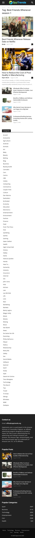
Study (5, 371)
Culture (5, 192)
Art (4, 149)
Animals (5, 146)
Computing (6, 184)
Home (3, 7)
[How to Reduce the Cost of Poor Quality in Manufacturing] (17, 59)
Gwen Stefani (7, 241)
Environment (7, 215)
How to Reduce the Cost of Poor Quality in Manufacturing (16, 74)
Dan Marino (7, 195)
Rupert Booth (5, 77)
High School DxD (8, 247)
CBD (4, 178)
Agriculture (6, 141)
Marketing (6, 304)
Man (4, 302)
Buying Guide (7, 167)
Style (4, 373)
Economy (6, 204)
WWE (4, 402)
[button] (3, 2)
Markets (5, 307)
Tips (4, 388)
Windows (6, 399)
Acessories (6, 138)
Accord (5, 135)
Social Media (7, 359)
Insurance (6, 273)
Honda (5, 261)
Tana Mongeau (8, 379)
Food (4, 224)
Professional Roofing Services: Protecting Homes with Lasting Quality (22, 118)
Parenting (6, 336)
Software (6, 362)
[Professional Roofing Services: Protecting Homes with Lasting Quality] (7, 119)
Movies (5, 319)
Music (5, 325)
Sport (5, 368)
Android (5, 144)
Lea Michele (7, 293)
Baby (4, 152)
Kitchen (5, 287)
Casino (5, 175)
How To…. (6, 264)
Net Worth (6, 327)
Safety (5, 353)
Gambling (6, 233)
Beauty (5, 155)
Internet (5, 276)
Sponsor (5, 365)
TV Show (6, 394)
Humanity (6, 267)
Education (6, 207)
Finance (5, 221)
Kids (4, 284)
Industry (6, 270)
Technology (6, 382)
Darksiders (6, 198)
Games (5, 236)
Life (4, 296)
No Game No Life (8, 333)
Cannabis (6, 169)
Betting (5, 158)
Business (6, 164)
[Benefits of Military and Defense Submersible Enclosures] (7, 100)
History (5, 250)
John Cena (6, 282)
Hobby (5, 253)
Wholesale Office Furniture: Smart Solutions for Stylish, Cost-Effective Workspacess (23, 90)
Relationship (7, 348)
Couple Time (7, 190)
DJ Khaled (6, 201)
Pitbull (5, 342)
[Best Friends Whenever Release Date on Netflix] (17, 26)
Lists (4, 299)
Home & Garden (8, 259)
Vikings (5, 396)
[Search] (32, 2)
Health (5, 244)
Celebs (5, 181)
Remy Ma (6, 350)
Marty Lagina (7, 310)
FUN (4, 230)
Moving (5, 322)
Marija (3, 44)
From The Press (8, 227)
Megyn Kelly (7, 313)
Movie (5, 316)
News (5, 330)
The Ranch (6, 385)
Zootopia (6, 405)
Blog (4, 161)
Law (4, 290)
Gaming (5, 238)
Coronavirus (7, 187)
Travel (5, 391)
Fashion (5, 218)
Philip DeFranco (8, 339)
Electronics (6, 210)
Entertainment (8, 213)
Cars (4, 172)
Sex (4, 356)
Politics (5, 345)
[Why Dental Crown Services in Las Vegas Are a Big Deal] (7, 109)
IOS (4, 279)
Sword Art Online (8, 376)
